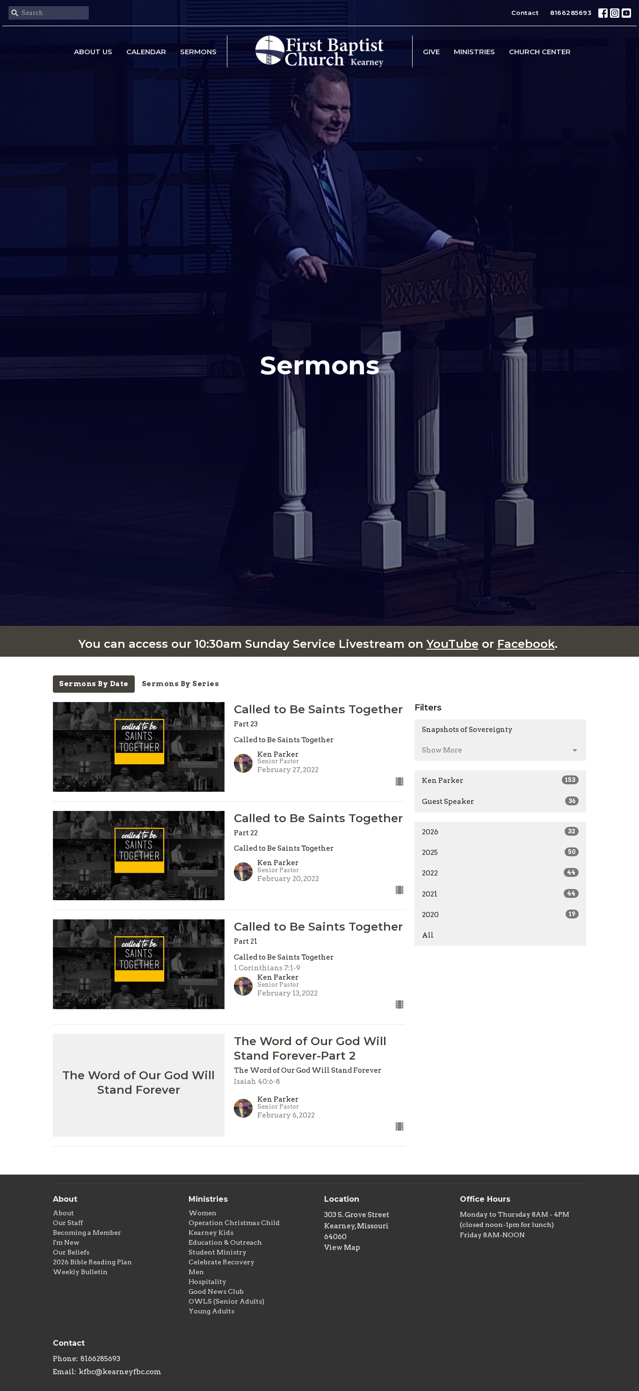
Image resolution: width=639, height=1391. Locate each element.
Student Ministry (218, 1252)
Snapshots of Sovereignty (467, 729)
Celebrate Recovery (221, 1262)
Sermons (198, 51)
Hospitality (207, 1281)
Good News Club (216, 1291)
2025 (498, 852)
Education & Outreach (225, 1242)
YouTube (453, 644)
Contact (525, 12)
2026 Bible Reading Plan (92, 1262)
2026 (498, 832)
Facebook (526, 644)
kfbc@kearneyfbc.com (120, 1372)
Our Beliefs (71, 1252)
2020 (498, 915)
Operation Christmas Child (234, 1222)
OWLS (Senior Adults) (226, 1301)
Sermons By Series (180, 684)
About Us (93, 51)
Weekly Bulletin (80, 1272)
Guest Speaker (498, 801)
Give (431, 51)
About (63, 1213)
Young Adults (211, 1311)
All (428, 935)
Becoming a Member (87, 1232)
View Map (342, 1247)
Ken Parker (498, 780)
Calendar (146, 51)
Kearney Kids (211, 1232)
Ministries (474, 51)
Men (196, 1272)
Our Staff (68, 1222)
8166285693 (570, 12)
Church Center (540, 51)
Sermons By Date (94, 684)
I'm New (66, 1242)
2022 (498, 873)
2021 (498, 894)
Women (203, 1213)
